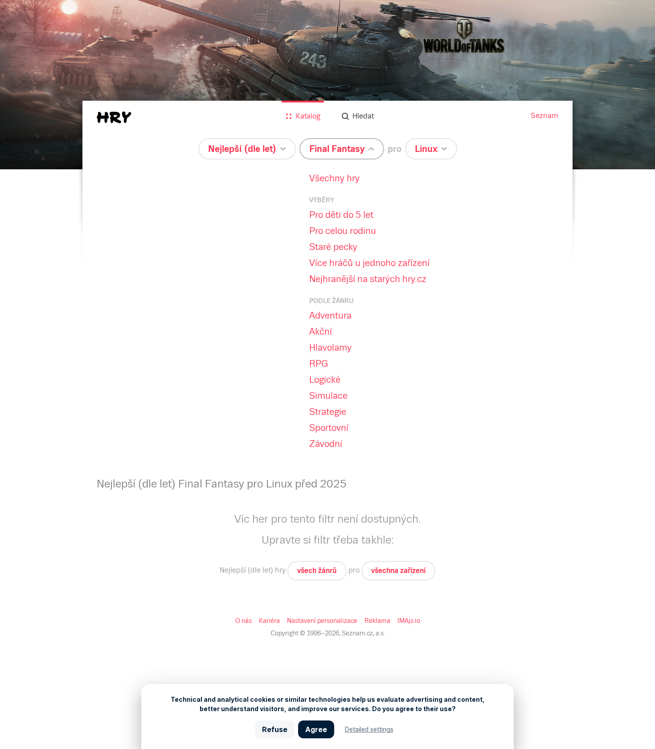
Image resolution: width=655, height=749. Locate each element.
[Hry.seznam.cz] (114, 117)
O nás (243, 620)
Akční (320, 331)
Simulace (328, 396)
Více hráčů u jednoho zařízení (369, 263)
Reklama (377, 620)
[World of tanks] (327, 84)
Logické (324, 380)
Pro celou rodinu (342, 231)
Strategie (327, 412)
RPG (318, 363)
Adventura (330, 315)
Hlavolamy (330, 347)
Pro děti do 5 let (341, 215)
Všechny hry (334, 178)
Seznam (544, 115)
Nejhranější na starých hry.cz (367, 279)
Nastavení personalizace (322, 620)
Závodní (325, 444)
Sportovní (328, 428)
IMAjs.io (408, 620)
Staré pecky (333, 247)
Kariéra (269, 620)
